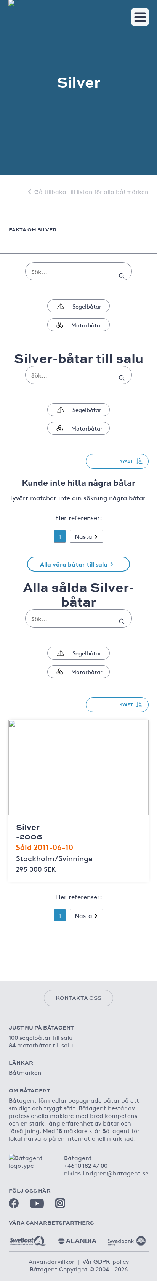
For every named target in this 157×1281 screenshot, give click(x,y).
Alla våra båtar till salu (73, 563)
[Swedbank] (127, 1238)
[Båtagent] (13, 3)
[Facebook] (14, 1203)
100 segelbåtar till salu (41, 1037)
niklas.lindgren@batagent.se (106, 1173)
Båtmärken (25, 1072)
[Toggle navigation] (140, 17)
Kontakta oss (78, 998)
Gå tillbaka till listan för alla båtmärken (91, 191)
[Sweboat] (28, 1238)
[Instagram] (60, 1203)
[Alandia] (77, 1238)
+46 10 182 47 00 (85, 1165)
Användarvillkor (51, 1261)
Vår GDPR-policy (105, 1261)
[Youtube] (37, 1203)
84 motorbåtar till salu (41, 1045)
